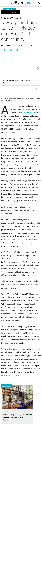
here (17, 375)
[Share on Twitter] (11, 50)
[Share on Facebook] (4, 50)
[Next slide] (38, 69)
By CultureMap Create (8, 45)
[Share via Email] (16, 50)
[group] (5, 88)
